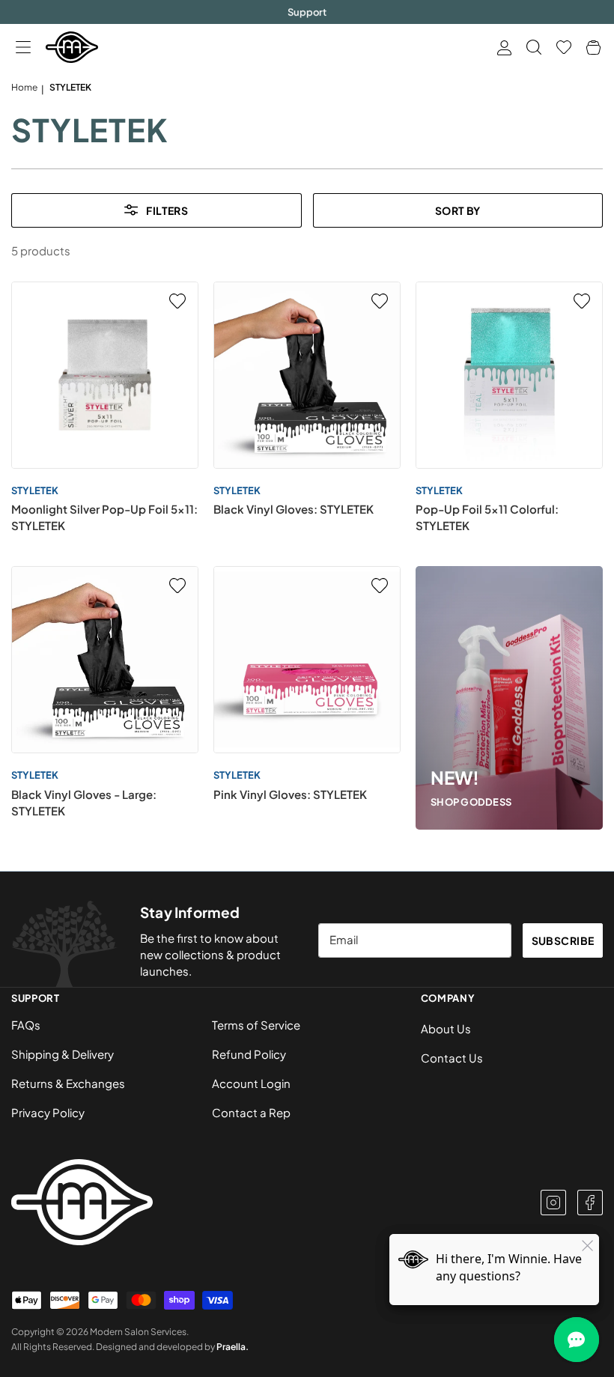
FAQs (25, 1025)
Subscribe (563, 940)
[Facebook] (590, 1202)
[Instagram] (553, 1202)
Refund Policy (249, 1054)
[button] (22, 47)
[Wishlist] (563, 47)
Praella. (232, 1346)
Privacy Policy (48, 1112)
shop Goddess (471, 802)
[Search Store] (533, 47)
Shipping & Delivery (62, 1054)
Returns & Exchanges (68, 1083)
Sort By (458, 210)
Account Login (251, 1083)
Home (24, 87)
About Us (446, 1028)
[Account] (504, 47)
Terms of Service (256, 1025)
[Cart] (593, 47)
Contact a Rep (251, 1112)
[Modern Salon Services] (72, 47)
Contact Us (452, 1058)
